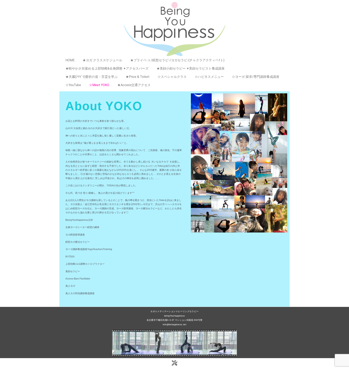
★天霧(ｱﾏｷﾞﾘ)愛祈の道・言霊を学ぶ (91, 77)
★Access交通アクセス (134, 85)
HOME (70, 60)
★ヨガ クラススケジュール (102, 60)
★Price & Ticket (137, 77)
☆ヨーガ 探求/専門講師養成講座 (255, 77)
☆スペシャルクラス (172, 77)
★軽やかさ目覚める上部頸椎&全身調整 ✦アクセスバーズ (106, 68)
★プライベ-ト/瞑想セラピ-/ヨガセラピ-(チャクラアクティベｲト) (177, 60)
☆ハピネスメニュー (209, 77)
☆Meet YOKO (99, 85)
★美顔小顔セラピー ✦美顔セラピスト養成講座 (191, 68)
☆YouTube (73, 85)
